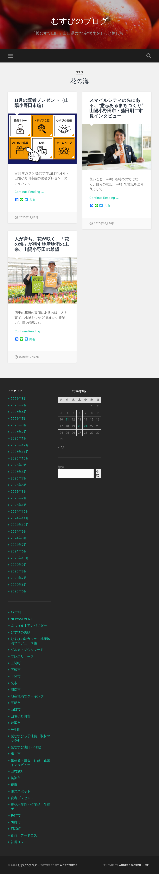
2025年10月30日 (104, 223)
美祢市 (16, 778)
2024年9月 (19, 531)
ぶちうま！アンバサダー (29, 625)
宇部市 (16, 703)
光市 (14, 683)
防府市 (16, 822)
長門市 (16, 815)
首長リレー (19, 842)
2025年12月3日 (28, 217)
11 (67, 419)
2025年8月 (19, 472)
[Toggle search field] (148, 55)
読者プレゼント (22, 798)
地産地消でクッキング (27, 696)
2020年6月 (19, 585)
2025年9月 (19, 465)
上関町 (16, 663)
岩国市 (16, 723)
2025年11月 (20, 452)
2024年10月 (20, 525)
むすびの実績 (20, 632)
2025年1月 (19, 505)
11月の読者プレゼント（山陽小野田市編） (42, 102)
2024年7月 (19, 545)
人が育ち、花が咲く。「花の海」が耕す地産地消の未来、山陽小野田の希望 (42, 244)
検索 (61, 467)
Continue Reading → (29, 192)
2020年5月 (19, 591)
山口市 (16, 709)
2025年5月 (19, 485)
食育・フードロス (24, 835)
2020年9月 (19, 565)
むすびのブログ (79, 20)
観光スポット (20, 791)
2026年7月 (19, 405)
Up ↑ (148, 865)
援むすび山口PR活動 (26, 747)
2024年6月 (19, 551)
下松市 (16, 670)
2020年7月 (19, 578)
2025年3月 (19, 491)
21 (85, 426)
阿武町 (16, 829)
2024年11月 (20, 518)
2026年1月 (19, 438)
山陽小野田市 (20, 716)
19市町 (16, 612)
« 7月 (61, 447)
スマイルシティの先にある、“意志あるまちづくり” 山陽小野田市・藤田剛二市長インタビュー (116, 108)
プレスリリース (22, 656)
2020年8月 (19, 571)
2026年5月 (19, 419)
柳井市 (16, 754)
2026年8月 (19, 399)
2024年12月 (20, 511)
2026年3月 (19, 425)
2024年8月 (19, 538)
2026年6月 (19, 412)
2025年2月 (19, 498)
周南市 (16, 690)
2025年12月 (20, 445)
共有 (32, 199)
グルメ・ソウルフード (27, 650)
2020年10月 (20, 558)
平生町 (16, 729)
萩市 (14, 784)
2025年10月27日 (29, 357)
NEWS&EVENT (21, 619)
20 (79, 426)
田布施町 (17, 771)
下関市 (16, 676)
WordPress (68, 865)
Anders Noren (130, 865)
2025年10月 (20, 458)
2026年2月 (19, 432)
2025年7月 (19, 478)
